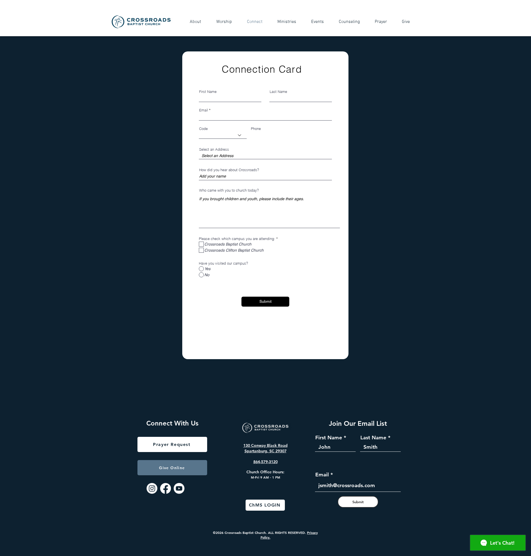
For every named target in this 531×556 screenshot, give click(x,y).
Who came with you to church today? (229, 190)
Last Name (278, 91)
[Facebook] (165, 488)
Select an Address (214, 149)
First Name (208, 91)
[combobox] (265, 155)
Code (203, 128)
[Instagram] (152, 488)
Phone (256, 128)
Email (203, 110)
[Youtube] (179, 488)
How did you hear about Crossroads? (229, 170)
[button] (199, 22)
